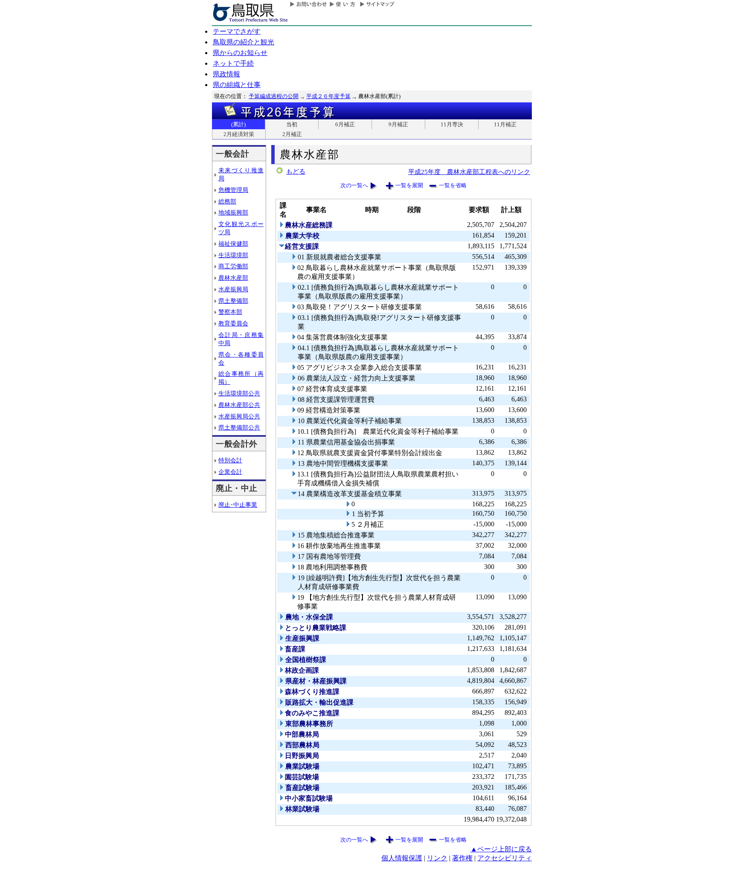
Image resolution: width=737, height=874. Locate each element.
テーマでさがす (237, 31)
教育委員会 (233, 323)
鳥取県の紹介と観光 (243, 42)
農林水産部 (233, 277)
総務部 (227, 201)
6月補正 (345, 124)
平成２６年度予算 (328, 96)
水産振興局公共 (239, 416)
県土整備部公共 (239, 427)
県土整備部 (233, 300)
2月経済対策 (238, 134)
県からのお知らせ (240, 52)
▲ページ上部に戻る (501, 849)
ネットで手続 (233, 63)
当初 (291, 124)
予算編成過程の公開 (274, 96)
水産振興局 (233, 289)
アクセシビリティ (504, 858)
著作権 (462, 858)
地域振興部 (233, 212)
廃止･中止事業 (237, 504)
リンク (437, 858)
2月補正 (292, 134)
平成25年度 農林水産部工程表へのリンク (469, 171)
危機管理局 (233, 189)
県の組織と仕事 (237, 84)
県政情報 (226, 74)
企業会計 (230, 471)
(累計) (238, 124)
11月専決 (452, 124)
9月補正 (398, 124)
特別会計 (230, 460)
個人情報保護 (401, 858)
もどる (295, 171)
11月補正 (505, 124)
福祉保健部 (233, 243)
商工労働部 (233, 266)
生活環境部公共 (239, 393)
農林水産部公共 (239, 404)
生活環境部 (233, 255)
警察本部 (230, 311)
